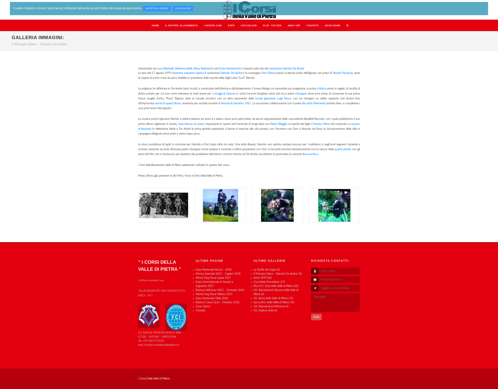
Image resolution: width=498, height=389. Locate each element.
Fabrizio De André (293, 68)
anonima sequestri (184, 73)
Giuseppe (300, 93)
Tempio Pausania (342, 73)
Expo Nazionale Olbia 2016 (212, 298)
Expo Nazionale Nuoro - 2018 (213, 269)
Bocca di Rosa (310, 154)
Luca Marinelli (165, 68)
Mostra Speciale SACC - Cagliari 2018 (218, 273)
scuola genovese (265, 98)
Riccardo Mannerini (313, 103)
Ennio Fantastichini (229, 68)
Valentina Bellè (183, 68)
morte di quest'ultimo (168, 103)
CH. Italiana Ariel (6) (265, 310)
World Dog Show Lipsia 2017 (213, 278)
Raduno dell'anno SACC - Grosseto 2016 (220, 290)
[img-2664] (220, 205)
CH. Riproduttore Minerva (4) (270, 306)
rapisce (200, 73)
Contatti (200, 310)
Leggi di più (183, 8)
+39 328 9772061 (153, 341)
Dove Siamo (203, 306)
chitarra (321, 88)
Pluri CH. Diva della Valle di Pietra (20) (275, 286)
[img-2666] (334, 205)
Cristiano (316, 124)
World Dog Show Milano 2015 (214, 294)
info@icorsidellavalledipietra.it (161, 345)
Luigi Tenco (284, 98)
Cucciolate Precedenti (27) (269, 282)
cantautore (275, 68)
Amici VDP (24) (262, 278)
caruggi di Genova (224, 93)
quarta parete (343, 149)
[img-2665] (277, 205)
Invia (316, 317)
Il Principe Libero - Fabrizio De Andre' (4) (277, 273)
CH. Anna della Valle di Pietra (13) (273, 298)
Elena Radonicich (204, 68)
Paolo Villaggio (278, 124)
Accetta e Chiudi (157, 8)
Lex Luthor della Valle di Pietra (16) (273, 302)
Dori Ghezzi (268, 73)
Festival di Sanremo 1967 (236, 103)
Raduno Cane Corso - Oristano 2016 (217, 302)
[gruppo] (163, 205)
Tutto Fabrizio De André (191, 124)
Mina (326, 124)
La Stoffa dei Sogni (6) (266, 269)
